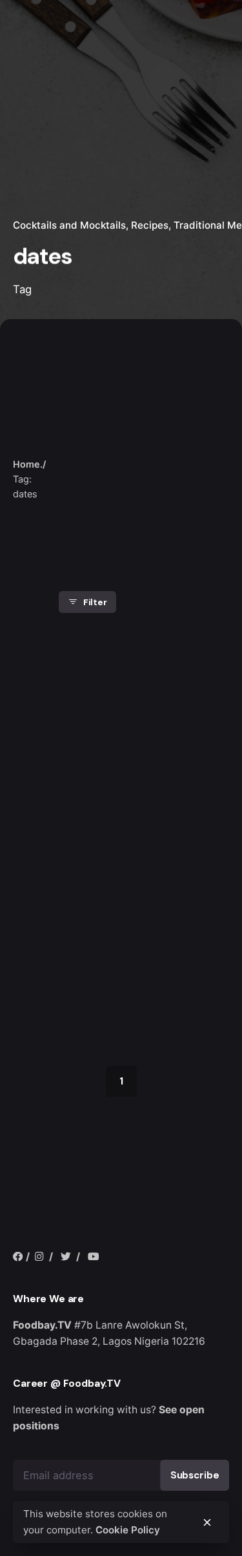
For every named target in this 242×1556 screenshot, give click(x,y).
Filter (95, 602)
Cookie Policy (128, 1530)
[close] (79, 438)
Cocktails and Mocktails (69, 225)
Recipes (149, 225)
